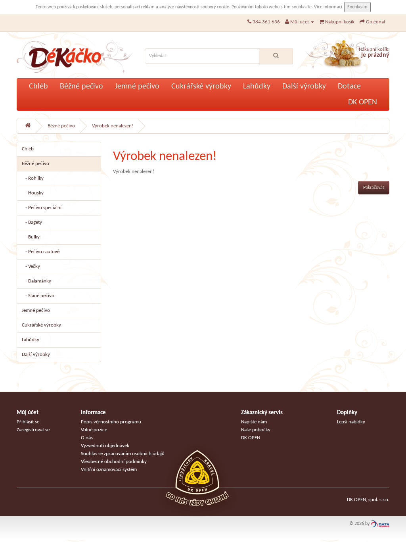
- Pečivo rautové (40, 251)
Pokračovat (373, 187)
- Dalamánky (36, 281)
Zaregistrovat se (33, 429)
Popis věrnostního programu (111, 422)
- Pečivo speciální (41, 207)
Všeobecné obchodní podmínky (114, 461)
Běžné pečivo (81, 86)
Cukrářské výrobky (201, 86)
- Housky (33, 193)
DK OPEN (362, 102)
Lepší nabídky (351, 422)
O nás (87, 437)
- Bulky (31, 237)
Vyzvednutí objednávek (105, 445)
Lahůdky (256, 86)
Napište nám (254, 422)
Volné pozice (94, 429)
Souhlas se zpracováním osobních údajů (123, 453)
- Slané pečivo (38, 295)
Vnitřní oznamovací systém (109, 469)
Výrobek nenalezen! (112, 126)
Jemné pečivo (137, 86)
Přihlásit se (28, 422)
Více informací (328, 7)
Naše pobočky (255, 429)
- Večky (31, 266)
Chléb (38, 86)
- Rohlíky (33, 178)
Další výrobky (304, 86)
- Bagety (32, 222)
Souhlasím (357, 7)
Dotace (349, 86)
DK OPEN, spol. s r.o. (368, 499)
